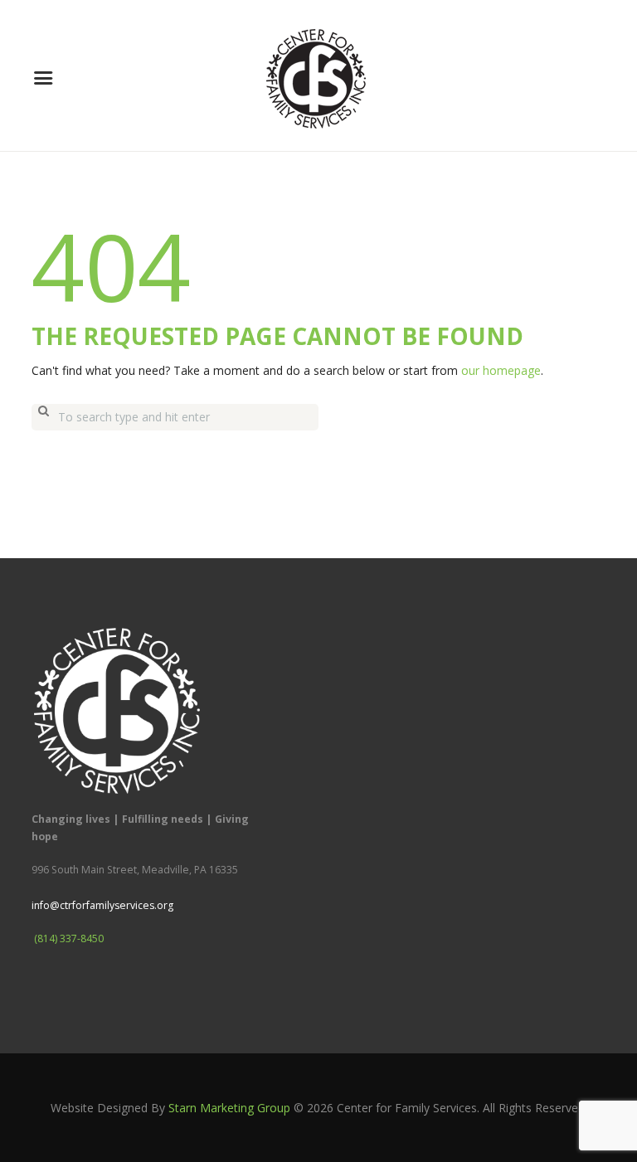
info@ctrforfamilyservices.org (102, 905)
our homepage (501, 370)
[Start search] (43, 417)
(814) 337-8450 (69, 938)
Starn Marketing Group (229, 1108)
